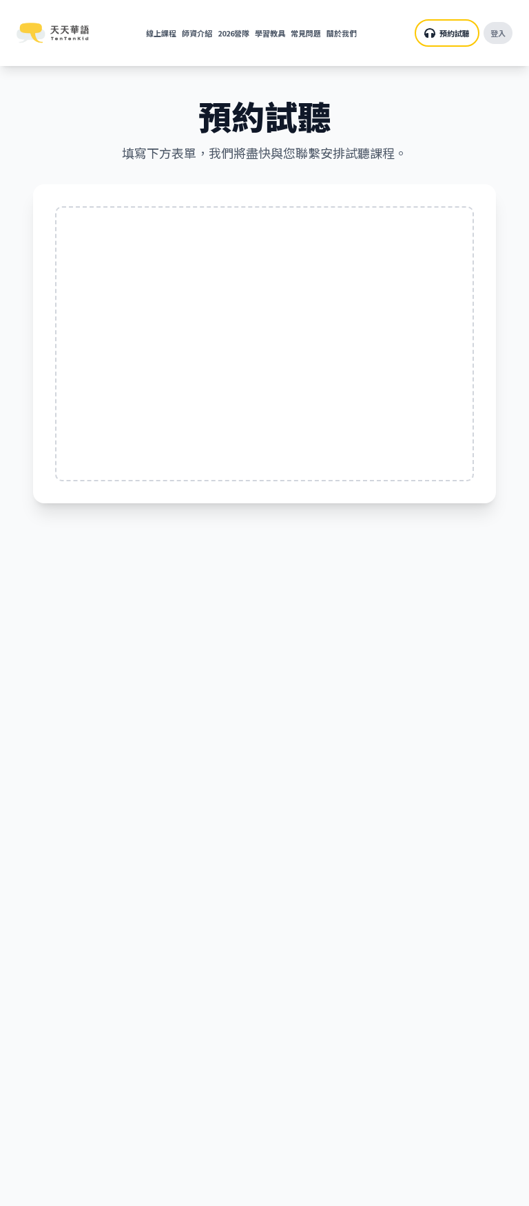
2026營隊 (233, 33)
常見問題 (306, 33)
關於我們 (341, 33)
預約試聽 (454, 33)
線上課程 (161, 33)
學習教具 (270, 33)
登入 (498, 33)
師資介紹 (197, 33)
